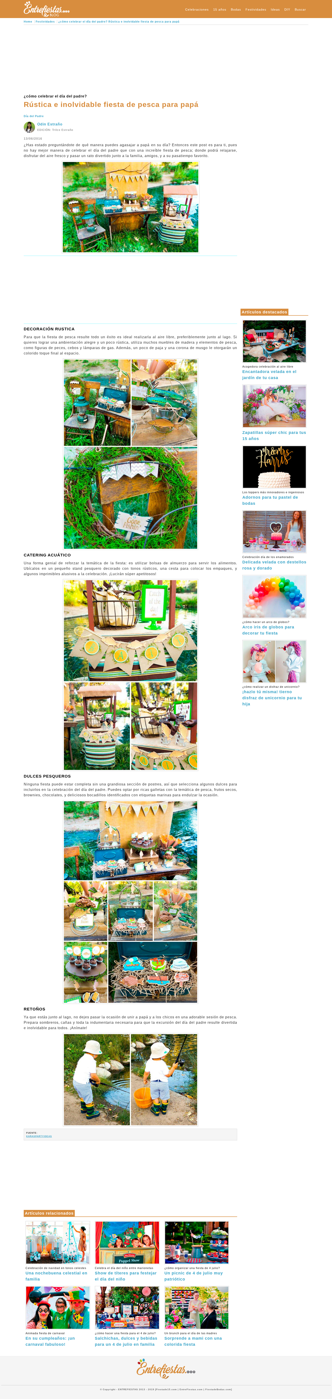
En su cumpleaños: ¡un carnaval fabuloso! (50, 1339)
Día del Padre (34, 116)
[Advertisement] (130, 58)
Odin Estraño (50, 124)
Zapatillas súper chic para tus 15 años (274, 435)
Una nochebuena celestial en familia (56, 1274)
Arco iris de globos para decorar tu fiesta (268, 628)
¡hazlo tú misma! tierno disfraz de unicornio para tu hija (272, 695)
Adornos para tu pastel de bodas (273, 498)
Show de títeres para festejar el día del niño (126, 1274)
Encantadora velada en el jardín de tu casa (269, 372)
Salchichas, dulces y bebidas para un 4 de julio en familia (126, 1339)
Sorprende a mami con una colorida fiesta (193, 1339)
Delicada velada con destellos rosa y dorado (274, 563)
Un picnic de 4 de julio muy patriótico (193, 1274)
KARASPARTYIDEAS (39, 1136)
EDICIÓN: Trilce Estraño (55, 130)
